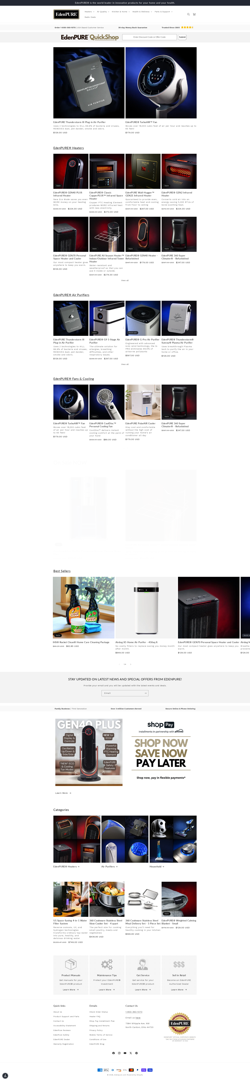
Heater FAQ (94, 1016)
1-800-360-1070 (68, 27)
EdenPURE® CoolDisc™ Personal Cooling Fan (102, 425)
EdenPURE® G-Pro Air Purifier (143, 339)
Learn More (61, 793)
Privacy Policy (95, 1030)
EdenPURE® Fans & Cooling (73, 379)
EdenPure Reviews (62, 1030)
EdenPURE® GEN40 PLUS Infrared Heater (67, 194)
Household (155, 866)
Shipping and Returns (99, 1026)
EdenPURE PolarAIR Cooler (140, 423)
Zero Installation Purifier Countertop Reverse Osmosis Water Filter (87, 553)
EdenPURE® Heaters (68, 148)
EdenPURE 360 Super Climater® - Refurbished (175, 257)
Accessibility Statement (64, 1026)
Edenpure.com (120, 1075)
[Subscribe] (145, 693)
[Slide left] (119, 664)
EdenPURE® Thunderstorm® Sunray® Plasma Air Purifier (178, 341)
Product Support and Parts (66, 1016)
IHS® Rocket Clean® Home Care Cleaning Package (81, 642)
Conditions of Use (97, 1039)
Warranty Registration (63, 1044)
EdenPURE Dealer (61, 1039)
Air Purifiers (108, 866)
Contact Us (58, 1021)
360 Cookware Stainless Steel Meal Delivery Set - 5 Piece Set (143, 922)
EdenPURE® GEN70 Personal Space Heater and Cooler (69, 257)
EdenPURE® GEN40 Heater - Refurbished (142, 257)
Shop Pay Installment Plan (102, 1021)
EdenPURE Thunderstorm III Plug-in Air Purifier (79, 122)
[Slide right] (131, 664)
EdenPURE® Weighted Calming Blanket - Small (179, 922)
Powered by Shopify (135, 1075)
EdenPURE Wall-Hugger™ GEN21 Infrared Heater (140, 194)
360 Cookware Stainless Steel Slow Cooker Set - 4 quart (105, 922)
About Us (57, 1012)
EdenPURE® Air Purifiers (71, 295)
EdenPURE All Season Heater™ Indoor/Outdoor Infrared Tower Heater (106, 258)
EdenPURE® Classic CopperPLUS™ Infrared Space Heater (106, 195)
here (138, 1017)
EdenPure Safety (61, 1035)
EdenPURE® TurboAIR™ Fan (141, 122)
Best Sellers (61, 571)
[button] (89, 11)
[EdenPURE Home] (66, 14)
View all (125, 280)
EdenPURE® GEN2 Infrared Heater (177, 194)
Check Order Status (98, 1012)
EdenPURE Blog (96, 1044)
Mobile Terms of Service (101, 1035)
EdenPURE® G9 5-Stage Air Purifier (104, 341)
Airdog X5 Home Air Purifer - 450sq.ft (136, 642)
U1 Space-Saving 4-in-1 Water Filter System (70, 922)
